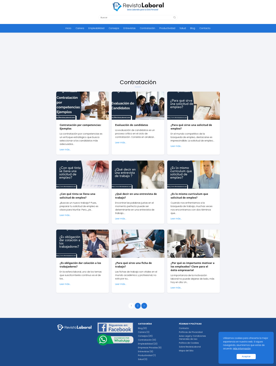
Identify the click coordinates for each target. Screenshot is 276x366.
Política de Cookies (189, 342)
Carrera (80, 28)
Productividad (167, 28)
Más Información (242, 348)
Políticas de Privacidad (191, 332)
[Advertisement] (138, 54)
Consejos (114, 28)
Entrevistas (129, 28)
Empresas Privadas (148, 347)
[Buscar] (174, 17)
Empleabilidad (96, 28)
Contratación (147, 28)
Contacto (204, 28)
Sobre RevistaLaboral (190, 346)
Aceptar (246, 356)
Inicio (68, 28)
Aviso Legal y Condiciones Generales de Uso (192, 337)
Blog (192, 28)
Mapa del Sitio (186, 350)
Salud (183, 28)
